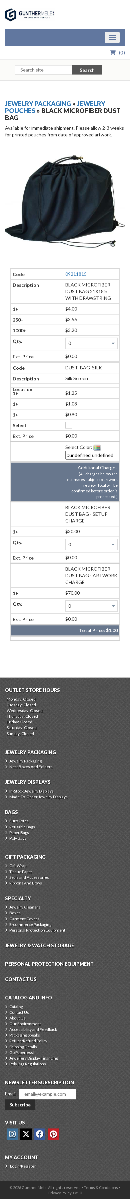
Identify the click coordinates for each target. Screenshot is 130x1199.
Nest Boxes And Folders (31, 766)
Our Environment (25, 1023)
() (122, 52)
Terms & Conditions (101, 1187)
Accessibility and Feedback (33, 1029)
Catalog (16, 1006)
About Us (17, 1018)
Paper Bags (19, 832)
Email (10, 1093)
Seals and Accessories (29, 877)
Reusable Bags (22, 826)
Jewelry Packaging (38, 103)
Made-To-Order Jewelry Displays (38, 796)
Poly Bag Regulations (27, 1063)
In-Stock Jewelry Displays (31, 791)
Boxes (15, 912)
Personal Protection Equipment (37, 930)
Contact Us (19, 1012)
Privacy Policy (60, 1193)
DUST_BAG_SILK (83, 367)
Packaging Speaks (24, 1035)
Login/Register (23, 1166)
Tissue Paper (20, 871)
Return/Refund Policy (28, 1040)
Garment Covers (24, 918)
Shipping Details (23, 1046)
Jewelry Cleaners (24, 907)
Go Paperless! (22, 1052)
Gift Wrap (17, 865)
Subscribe (20, 1104)
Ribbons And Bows (25, 882)
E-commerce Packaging (30, 924)
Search (87, 70)
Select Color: (78, 447)
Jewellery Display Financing (33, 1058)
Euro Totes (19, 820)
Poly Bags (17, 838)
